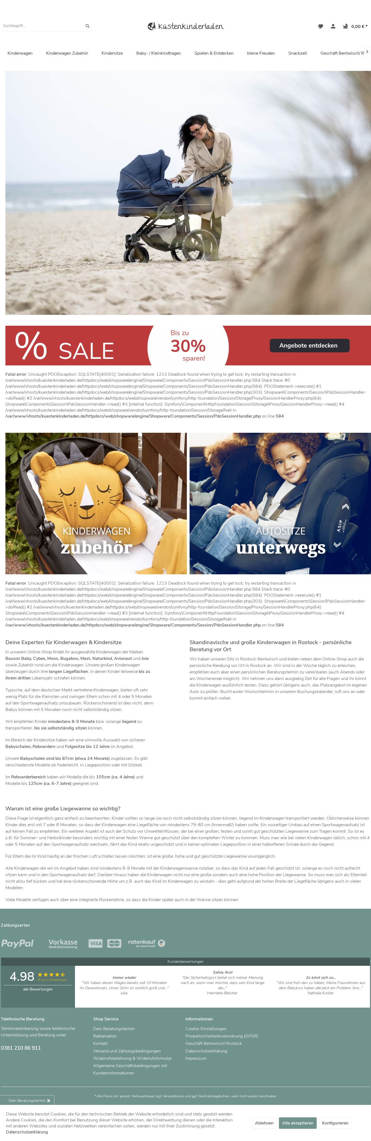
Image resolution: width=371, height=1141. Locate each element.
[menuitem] (47, 25)
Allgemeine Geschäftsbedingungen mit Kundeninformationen (130, 1069)
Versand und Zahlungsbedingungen (127, 1051)
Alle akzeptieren (297, 1123)
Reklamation (105, 1036)
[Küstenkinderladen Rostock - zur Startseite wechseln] (185, 27)
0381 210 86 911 (21, 1048)
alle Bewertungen (38, 989)
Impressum (196, 1058)
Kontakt (100, 1043)
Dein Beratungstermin (114, 1029)
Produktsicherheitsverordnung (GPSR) (222, 1036)
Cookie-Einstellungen (206, 1029)
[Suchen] (87, 25)
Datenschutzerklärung (206, 1051)
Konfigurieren (335, 1123)
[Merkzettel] (320, 27)
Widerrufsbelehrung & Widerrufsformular (132, 1058)
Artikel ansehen (124, 998)
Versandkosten (173, 1096)
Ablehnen (264, 1123)
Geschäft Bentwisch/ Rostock (214, 1043)
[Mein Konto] (331, 27)
